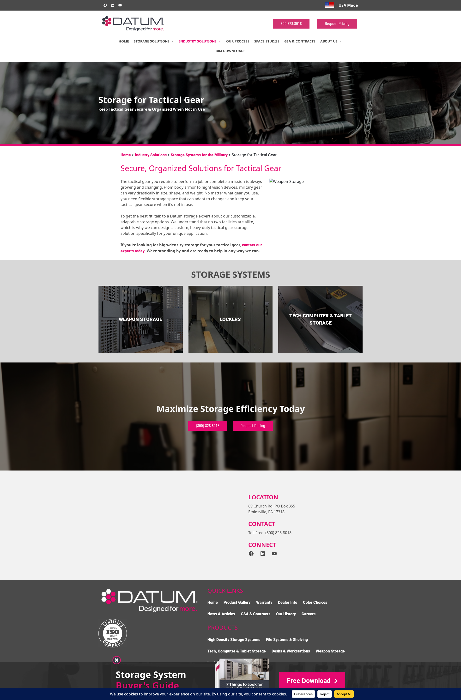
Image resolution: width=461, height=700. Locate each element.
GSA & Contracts (299, 41)
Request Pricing (337, 23)
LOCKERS (230, 319)
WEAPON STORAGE (140, 319)
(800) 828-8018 (207, 425)
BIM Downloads (230, 50)
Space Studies (266, 41)
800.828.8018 (291, 23)
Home (124, 41)
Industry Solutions (198, 41)
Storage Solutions (152, 41)
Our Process (237, 41)
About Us (329, 41)
